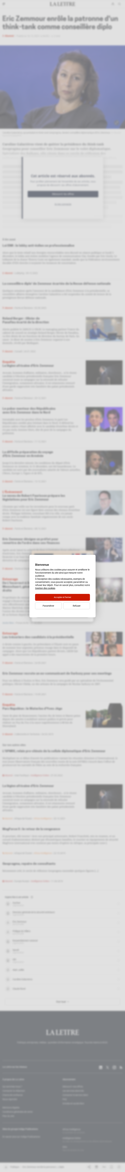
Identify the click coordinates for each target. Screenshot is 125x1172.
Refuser (77, 605)
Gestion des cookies (45, 588)
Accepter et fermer (62, 597)
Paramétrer (48, 605)
